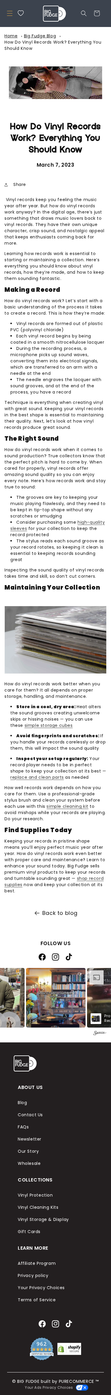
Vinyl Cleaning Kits (38, 1207)
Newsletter (29, 1139)
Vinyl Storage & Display (43, 1219)
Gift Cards (29, 1232)
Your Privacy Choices (41, 1288)
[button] (9, 13)
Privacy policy (33, 1275)
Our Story (28, 1151)
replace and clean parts (37, 777)
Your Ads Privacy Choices (48, 1387)
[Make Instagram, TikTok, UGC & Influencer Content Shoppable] (100, 1034)
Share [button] (19, 184)
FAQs (23, 1127)
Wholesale (29, 1163)
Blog (22, 1103)
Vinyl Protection (35, 1195)
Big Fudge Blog (40, 36)
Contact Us (30, 1115)
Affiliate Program (37, 1263)
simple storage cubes (49, 725)
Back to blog (60, 913)
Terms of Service (37, 1300)
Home (10, 36)
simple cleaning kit (67, 806)
